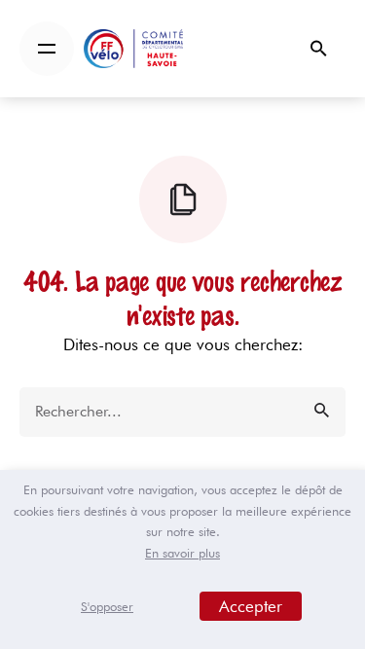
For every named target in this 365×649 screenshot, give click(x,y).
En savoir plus (182, 552)
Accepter (250, 606)
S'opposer (107, 606)
